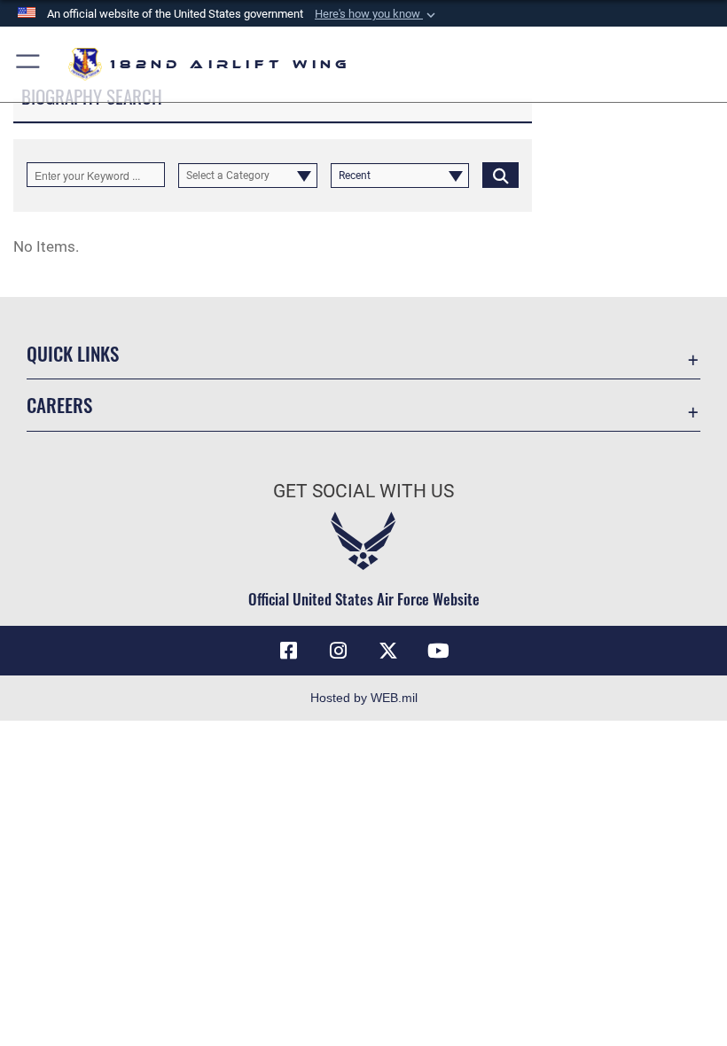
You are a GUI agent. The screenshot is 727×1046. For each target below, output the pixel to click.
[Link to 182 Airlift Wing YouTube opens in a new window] (438, 650)
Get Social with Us (363, 491)
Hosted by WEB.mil (364, 698)
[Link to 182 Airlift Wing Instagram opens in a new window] (338, 650)
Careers (59, 404)
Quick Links (73, 353)
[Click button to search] (500, 174)
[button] (377, 14)
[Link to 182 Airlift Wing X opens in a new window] (388, 650)
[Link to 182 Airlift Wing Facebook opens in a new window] (289, 650)
